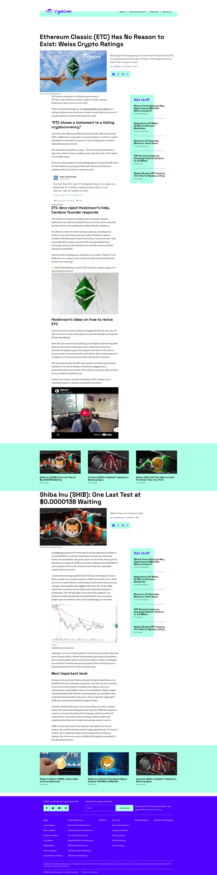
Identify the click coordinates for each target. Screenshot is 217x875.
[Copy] (127, 74)
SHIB (81, 586)
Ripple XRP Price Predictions (81, 840)
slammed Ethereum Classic (97, 108)
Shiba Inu (59, 552)
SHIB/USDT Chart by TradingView (63, 648)
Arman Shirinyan (118, 517)
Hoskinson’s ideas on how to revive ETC (70, 103)
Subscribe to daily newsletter (98, 801)
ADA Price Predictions (78, 855)
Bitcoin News (49, 830)
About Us (167, 11)
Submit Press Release (163, 820)
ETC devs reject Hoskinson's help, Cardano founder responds (79, 99)
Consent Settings (120, 830)
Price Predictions (137, 11)
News (122, 11)
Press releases (50, 850)
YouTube (59, 808)
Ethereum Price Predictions (80, 830)
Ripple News (49, 845)
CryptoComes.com (56, 547)
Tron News (48, 840)
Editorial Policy (119, 840)
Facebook (47, 808)
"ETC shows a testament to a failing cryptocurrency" (75, 96)
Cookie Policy (118, 845)
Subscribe (124, 808)
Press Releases (142, 820)
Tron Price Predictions (78, 835)
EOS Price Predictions (77, 845)
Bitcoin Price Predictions (79, 825)
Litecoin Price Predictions (79, 850)
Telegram (66, 808)
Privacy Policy (155, 809)
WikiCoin (154, 11)
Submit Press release (53, 855)
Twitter (60, 204)
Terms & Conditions (121, 825)
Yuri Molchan (117, 66)
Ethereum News (51, 835)
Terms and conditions (90, 872)
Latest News (49, 825)
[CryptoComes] (58, 12)
